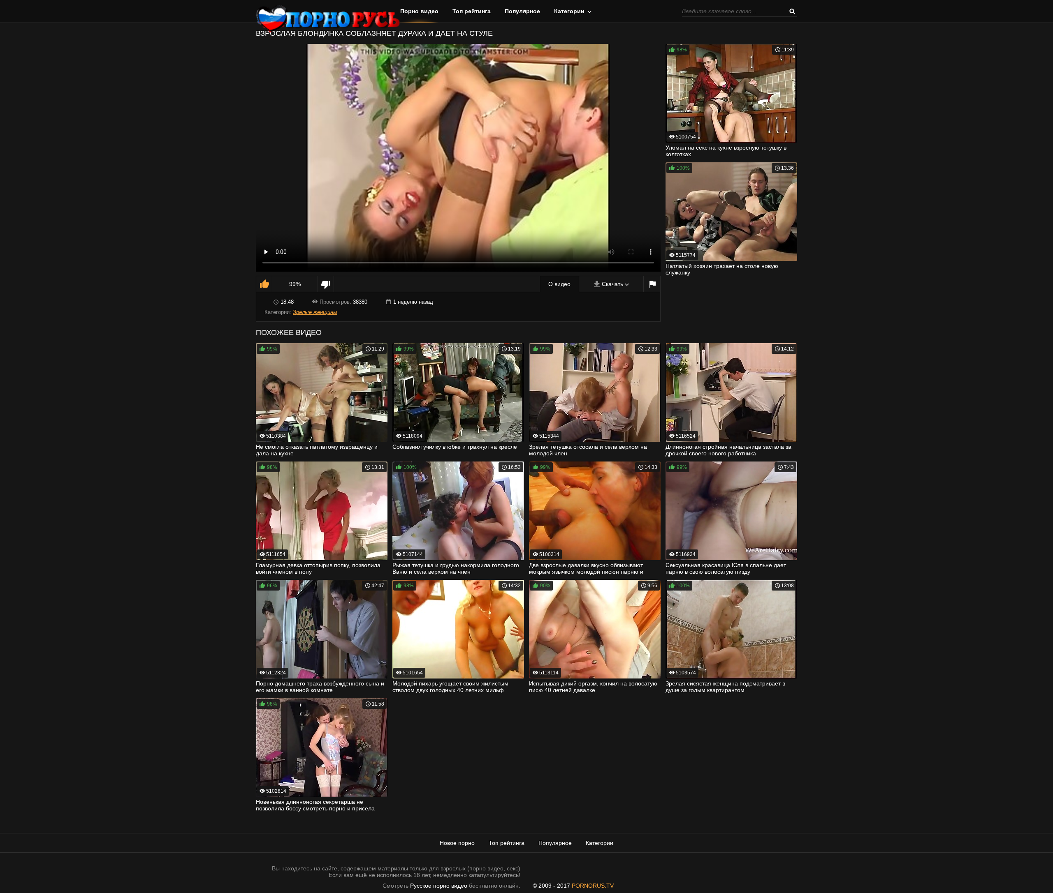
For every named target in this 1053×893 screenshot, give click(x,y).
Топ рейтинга (471, 11)
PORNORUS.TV (593, 885)
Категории (569, 11)
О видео (559, 284)
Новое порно (457, 843)
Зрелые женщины (315, 312)
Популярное (522, 11)
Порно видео (419, 11)
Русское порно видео (438, 885)
